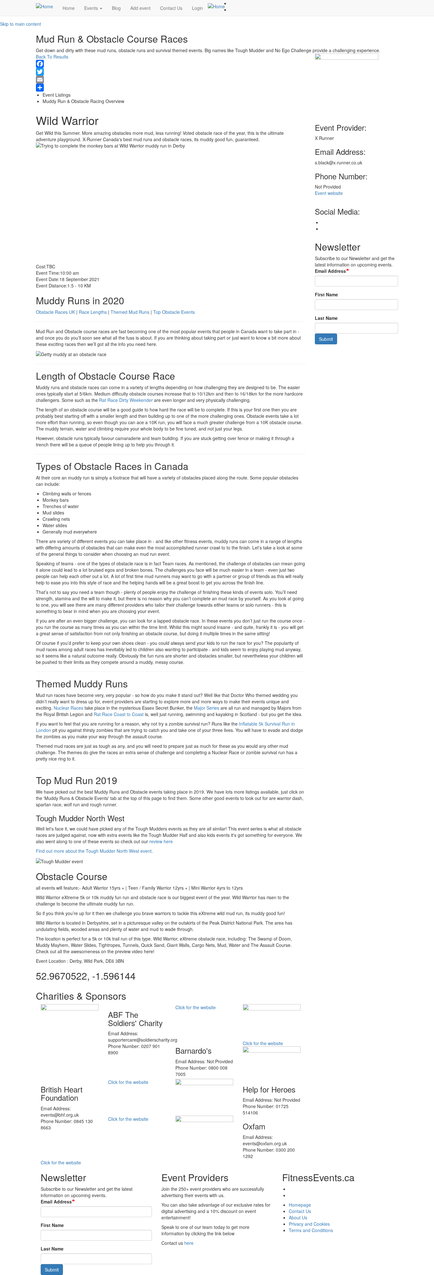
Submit (326, 339)
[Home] (47, 6)
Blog (116, 8)
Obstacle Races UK (55, 312)
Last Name (326, 318)
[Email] (170, 80)
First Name (326, 294)
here (188, 1243)
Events (91, 8)
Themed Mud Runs (130, 312)
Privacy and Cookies (309, 1224)
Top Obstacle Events (174, 312)
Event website (329, 193)
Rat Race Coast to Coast (119, 714)
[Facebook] (170, 64)
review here (161, 841)
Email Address (330, 271)
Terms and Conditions (311, 1230)
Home (69, 8)
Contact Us (171, 8)
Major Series (206, 708)
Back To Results (52, 56)
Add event (140, 8)
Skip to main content (20, 24)
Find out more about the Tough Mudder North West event (94, 851)
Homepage (300, 1205)
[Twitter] (170, 72)
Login (197, 8)
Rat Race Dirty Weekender (126, 400)
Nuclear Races (68, 708)
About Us (298, 1217)
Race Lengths (93, 312)
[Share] (170, 88)
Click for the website (195, 1007)
